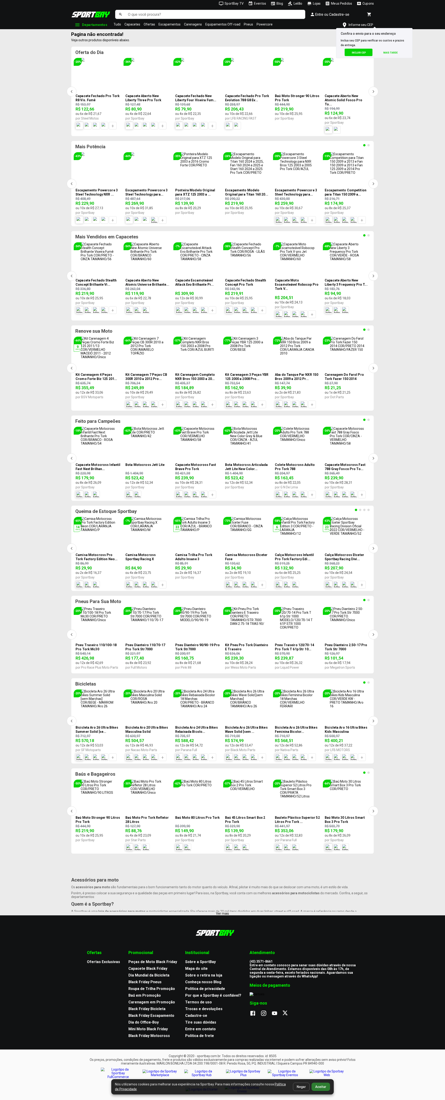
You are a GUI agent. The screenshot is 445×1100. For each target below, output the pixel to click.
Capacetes (132, 24)
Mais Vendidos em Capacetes (106, 237)
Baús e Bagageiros (95, 774)
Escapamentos (170, 24)
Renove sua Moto (93, 331)
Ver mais (222, 913)
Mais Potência (90, 146)
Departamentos (94, 25)
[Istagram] (266, 1013)
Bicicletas (85, 684)
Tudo (117, 24)
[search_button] (120, 14)
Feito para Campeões (98, 421)
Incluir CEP (359, 52)
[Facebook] (255, 1013)
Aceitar (320, 1087)
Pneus (248, 24)
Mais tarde (390, 52)
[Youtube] (276, 1013)
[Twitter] (287, 1013)
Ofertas (149, 24)
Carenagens (193, 24)
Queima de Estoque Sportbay (106, 511)
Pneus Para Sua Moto (98, 601)
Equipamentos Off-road (222, 24)
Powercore (265, 24)
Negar (301, 1087)
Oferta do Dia (89, 52)
